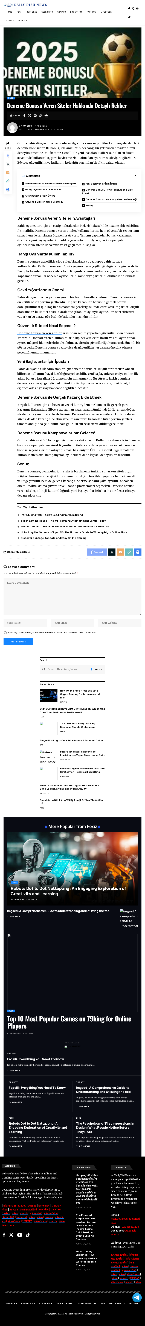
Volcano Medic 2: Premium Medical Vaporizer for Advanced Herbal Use (65, 526)
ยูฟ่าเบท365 (36, 1213)
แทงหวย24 (44, 1205)
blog (10, 98)
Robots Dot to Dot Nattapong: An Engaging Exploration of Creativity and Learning (68, 890)
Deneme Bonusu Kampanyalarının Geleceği (111, 199)
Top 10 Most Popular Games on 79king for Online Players (69, 1021)
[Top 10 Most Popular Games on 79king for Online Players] (72, 973)
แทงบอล (14, 1209)
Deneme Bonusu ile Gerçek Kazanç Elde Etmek (107, 191)
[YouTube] (137, 8)
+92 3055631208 (129, 1226)
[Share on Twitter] (29, 115)
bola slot (21, 1217)
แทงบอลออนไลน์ (28, 1209)
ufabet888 (8, 1217)
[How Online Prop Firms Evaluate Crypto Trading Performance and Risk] (48, 695)
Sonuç (89, 205)
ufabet (22, 1205)
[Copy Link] (40, 115)
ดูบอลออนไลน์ (129, 1270)
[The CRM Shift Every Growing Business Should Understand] (48, 728)
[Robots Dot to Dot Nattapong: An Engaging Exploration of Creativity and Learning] (72, 869)
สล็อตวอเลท (117, 1282)
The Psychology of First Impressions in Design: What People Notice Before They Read (105, 1127)
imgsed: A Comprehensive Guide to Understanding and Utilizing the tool (58, 911)
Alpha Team (84, 1146)
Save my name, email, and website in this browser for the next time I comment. (52, 632)
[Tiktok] (129, 17)
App (41, 745)
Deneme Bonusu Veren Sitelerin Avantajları (50, 183)
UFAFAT (27, 1221)
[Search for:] (68, 669)
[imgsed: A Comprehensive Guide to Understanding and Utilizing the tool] (129, 918)
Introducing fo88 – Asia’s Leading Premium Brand (52, 515)
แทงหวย (32, 1205)
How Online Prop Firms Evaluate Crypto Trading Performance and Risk (80, 694)
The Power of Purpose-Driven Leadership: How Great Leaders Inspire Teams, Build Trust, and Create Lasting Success (86, 1227)
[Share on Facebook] (24, 115)
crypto (63, 702)
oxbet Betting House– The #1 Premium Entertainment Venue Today (63, 520)
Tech (42, 716)
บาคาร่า (24, 1213)
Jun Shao (28, 125)
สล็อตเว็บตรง (14, 1221)
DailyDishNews (92, 1314)
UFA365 (56, 1205)
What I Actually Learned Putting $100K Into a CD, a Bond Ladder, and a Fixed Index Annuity (69, 787)
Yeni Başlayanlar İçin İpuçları (102, 183)
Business (64, 776)
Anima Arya (18, 899)
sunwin (124, 1278)
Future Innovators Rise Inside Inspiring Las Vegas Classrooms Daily (82, 753)
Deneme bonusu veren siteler (39, 333)
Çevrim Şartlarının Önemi (40, 195)
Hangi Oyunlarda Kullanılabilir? (43, 189)
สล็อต (4, 1209)
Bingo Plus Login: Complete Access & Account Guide (71, 740)
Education (65, 759)
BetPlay (44, 1209)
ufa (12, 1225)
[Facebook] (129, 8)
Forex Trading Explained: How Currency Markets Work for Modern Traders (86, 1258)
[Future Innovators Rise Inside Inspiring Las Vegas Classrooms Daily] (48, 756)
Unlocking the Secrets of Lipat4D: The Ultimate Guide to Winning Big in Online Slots (74, 532)
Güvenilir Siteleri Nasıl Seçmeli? (44, 201)
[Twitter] (133, 8)
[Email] (35, 115)
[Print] (46, 115)
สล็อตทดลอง (9, 1205)
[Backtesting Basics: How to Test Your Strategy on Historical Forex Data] (48, 773)
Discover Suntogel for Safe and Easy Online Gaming (53, 538)
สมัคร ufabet (51, 1213)
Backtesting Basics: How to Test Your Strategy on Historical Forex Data (82, 770)
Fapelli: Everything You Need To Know (35, 1059)
